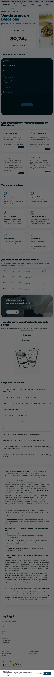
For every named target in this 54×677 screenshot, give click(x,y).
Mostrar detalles (6, 675)
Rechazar (40, 673)
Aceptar (47, 673)
